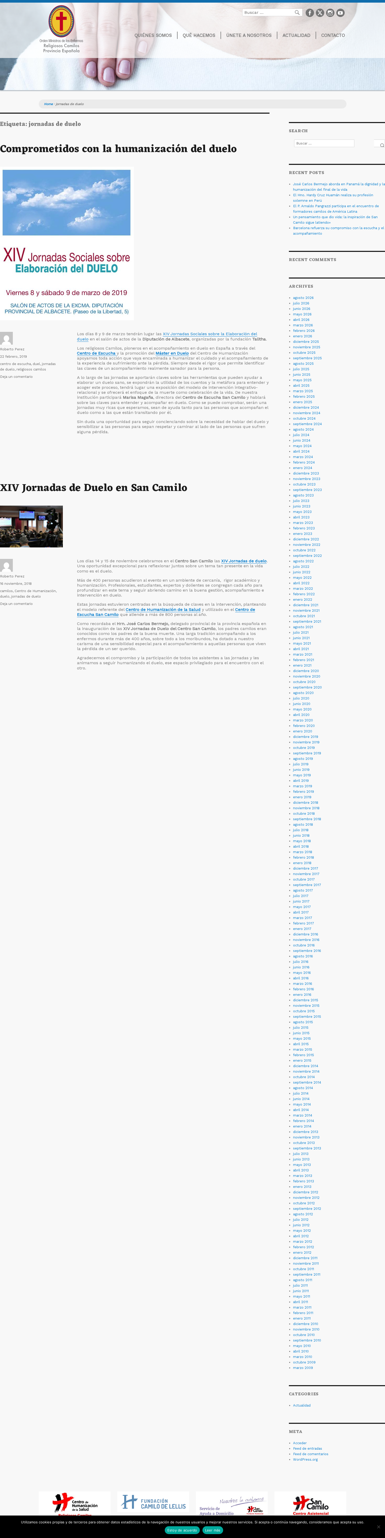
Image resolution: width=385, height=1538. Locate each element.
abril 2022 (301, 583)
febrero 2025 (304, 396)
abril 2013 (301, 1170)
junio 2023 (301, 506)
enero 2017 (302, 929)
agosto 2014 (303, 1088)
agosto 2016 (303, 956)
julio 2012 (301, 1220)
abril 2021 (301, 649)
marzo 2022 (303, 589)
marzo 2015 (302, 1049)
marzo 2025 (303, 391)
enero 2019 (302, 797)
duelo (4, 596)
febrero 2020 (304, 726)
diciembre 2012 (305, 1192)
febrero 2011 (303, 1313)
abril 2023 (301, 517)
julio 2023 (301, 501)
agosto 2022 (303, 561)
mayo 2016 (302, 973)
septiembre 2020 (307, 687)
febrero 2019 (303, 792)
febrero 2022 (304, 594)
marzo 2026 (303, 325)
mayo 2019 (302, 775)
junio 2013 (301, 1159)
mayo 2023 (302, 512)
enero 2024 (302, 468)
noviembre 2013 (306, 1137)
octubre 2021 (304, 616)
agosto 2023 (303, 495)
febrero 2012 (303, 1247)
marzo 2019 (302, 786)
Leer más (213, 1530)
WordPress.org (305, 1459)
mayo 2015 (302, 1038)
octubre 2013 (304, 1143)
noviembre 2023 (306, 479)
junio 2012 (301, 1225)
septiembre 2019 (307, 753)
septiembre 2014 (307, 1082)
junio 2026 (301, 309)
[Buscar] (379, 143)
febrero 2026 (304, 331)
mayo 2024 (302, 446)
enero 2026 (302, 336)
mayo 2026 (302, 314)
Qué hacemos (199, 35)
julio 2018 (301, 830)
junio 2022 (301, 572)
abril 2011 (300, 1302)
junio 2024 (301, 440)
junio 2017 (301, 901)
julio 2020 (301, 698)
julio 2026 (301, 303)
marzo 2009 (303, 1368)
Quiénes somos (153, 35)
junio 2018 (301, 835)
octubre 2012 (304, 1203)
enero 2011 (302, 1318)
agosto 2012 (303, 1214)
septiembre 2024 (307, 424)
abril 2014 (301, 1110)
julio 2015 (301, 1028)
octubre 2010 (304, 1335)
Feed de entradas (307, 1448)
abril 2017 (301, 912)
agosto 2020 (303, 693)
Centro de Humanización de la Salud (163, 609)
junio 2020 (301, 704)
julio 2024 (301, 435)
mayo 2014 (302, 1104)
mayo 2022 (302, 578)
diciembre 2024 (306, 407)
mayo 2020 (302, 709)
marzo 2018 (302, 852)
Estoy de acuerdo (182, 1530)
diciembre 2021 (305, 605)
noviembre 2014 (306, 1071)
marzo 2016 (302, 984)
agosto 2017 (303, 890)
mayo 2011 (301, 1296)
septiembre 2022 (307, 556)
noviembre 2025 (306, 347)
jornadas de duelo (26, 596)
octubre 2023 (304, 484)
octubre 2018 (304, 814)
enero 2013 (302, 1187)
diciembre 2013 (305, 1132)
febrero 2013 (303, 1181)
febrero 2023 (304, 528)
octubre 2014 (304, 1077)
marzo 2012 (302, 1242)
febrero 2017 (303, 923)
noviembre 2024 (306, 413)
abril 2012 (301, 1236)
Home (48, 104)
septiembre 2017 (307, 885)
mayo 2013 (302, 1165)
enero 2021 (302, 665)
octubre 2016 (304, 945)
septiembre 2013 (307, 1148)
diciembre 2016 (305, 934)
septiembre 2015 (307, 1017)
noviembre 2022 (306, 545)
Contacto (333, 35)
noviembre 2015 (306, 1006)
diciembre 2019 (305, 737)
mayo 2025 (302, 380)
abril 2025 (301, 386)
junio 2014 (301, 1099)
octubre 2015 (304, 1011)
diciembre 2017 (305, 868)
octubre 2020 (304, 682)
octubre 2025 (304, 353)
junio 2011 (301, 1291)
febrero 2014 (303, 1121)
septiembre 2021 (307, 621)
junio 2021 (301, 638)
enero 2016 (302, 995)
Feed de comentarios (310, 1454)
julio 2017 (301, 896)
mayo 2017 (302, 907)
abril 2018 (301, 846)
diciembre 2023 (306, 473)
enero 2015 (302, 1060)
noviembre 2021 (306, 610)
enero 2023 (302, 534)
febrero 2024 (304, 462)
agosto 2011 (302, 1280)
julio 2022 (301, 567)
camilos (6, 591)
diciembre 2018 (305, 803)
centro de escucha (15, 364)
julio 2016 (301, 962)
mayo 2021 (302, 643)
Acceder (300, 1443)
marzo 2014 (302, 1115)
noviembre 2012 (306, 1198)
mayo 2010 (302, 1346)
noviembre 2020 (306, 676)
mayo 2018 (302, 841)
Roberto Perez (12, 349)
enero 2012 (302, 1252)
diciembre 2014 (305, 1066)
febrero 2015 (303, 1055)
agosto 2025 (303, 364)
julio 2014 (301, 1093)
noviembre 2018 (306, 808)
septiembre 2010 (307, 1340)
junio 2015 (301, 1033)
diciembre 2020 (306, 671)
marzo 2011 (302, 1307)
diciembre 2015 (305, 1000)
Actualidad (296, 35)
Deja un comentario (16, 377)
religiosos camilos (31, 369)
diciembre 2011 (305, 1258)
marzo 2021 (302, 654)
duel (36, 364)
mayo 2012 (302, 1231)
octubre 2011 (303, 1269)
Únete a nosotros (249, 35)
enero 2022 (302, 600)
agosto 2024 (303, 429)
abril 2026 (301, 320)
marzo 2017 (302, 918)
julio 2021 (301, 632)
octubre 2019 (304, 748)
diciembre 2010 (305, 1324)
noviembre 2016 (306, 940)
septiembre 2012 (307, 1209)
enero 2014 (302, 1126)
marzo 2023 (303, 523)
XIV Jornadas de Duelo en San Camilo (93, 488)
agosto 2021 (303, 627)
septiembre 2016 (307, 951)
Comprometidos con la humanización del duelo (118, 149)
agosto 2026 (303, 298)
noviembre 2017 (306, 874)
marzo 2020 (303, 720)
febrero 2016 (303, 989)
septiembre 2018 (307, 819)
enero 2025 (302, 402)
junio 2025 (301, 375)
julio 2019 (301, 764)
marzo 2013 (302, 1176)
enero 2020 (302, 731)
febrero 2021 (303, 660)
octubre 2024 (304, 418)
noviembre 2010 (306, 1329)
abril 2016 (301, 978)
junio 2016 (301, 967)
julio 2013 (301, 1154)
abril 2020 (301, 715)
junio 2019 (301, 770)
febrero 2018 (303, 857)
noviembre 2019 (306, 742)
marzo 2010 (302, 1357)
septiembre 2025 (307, 358)
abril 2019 (301, 781)
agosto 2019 (303, 759)
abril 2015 (301, 1044)
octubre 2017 (304, 879)
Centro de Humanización (35, 591)
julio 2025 (301, 369)
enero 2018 (302, 863)
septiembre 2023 (307, 490)
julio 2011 (300, 1285)
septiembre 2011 (306, 1274)
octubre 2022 (304, 550)
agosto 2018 (303, 824)
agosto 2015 (303, 1022)
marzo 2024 (303, 457)
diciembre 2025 (306, 342)
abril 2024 (301, 451)
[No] (378, 1526)
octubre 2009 (304, 1362)
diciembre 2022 (306, 539)
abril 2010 (301, 1351)
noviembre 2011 (306, 1263)
